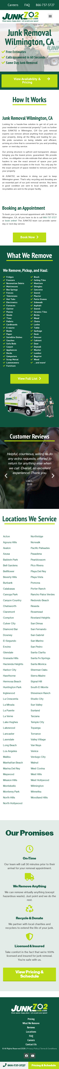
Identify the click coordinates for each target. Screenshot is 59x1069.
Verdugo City (38, 756)
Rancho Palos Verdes (43, 594)
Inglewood (9, 693)
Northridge (37, 536)
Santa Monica (38, 664)
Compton (8, 617)
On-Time (29, 858)
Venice (34, 751)
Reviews (31, 1027)
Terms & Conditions (48, 1048)
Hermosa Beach (12, 681)
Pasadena (36, 553)
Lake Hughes (10, 722)
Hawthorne (9, 675)
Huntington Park (12, 687)
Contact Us (31, 1044)
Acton (6, 536)
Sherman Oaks (39, 669)
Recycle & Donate (29, 918)
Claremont (9, 611)
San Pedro (37, 646)
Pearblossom (38, 559)
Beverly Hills (10, 577)
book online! (11, 220)
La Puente (8, 710)
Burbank (8, 582)
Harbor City (9, 669)
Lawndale (8, 739)
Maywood (8, 774)
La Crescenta (10, 698)
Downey (7, 635)
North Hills (9, 797)
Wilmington (37, 785)
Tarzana (35, 716)
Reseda (35, 606)
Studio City (37, 698)
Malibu (7, 756)
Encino (7, 646)
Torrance (36, 733)
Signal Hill (36, 681)
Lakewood (9, 727)
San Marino (37, 640)
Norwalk (35, 542)
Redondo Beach (40, 600)
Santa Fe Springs (40, 658)
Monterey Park (11, 791)
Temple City (37, 722)
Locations (31, 1031)
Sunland (35, 710)
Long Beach (10, 745)
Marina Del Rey (11, 768)
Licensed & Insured (29, 946)
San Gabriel (37, 635)
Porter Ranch (38, 588)
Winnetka (36, 791)
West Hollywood (40, 780)
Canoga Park (10, 594)
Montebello (9, 785)
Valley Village (38, 739)
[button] (50, 15)
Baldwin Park (10, 559)
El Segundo (9, 640)
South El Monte (39, 687)
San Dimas (37, 623)
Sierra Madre (38, 675)
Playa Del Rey (38, 571)
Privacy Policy (33, 1048)
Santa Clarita (38, 652)
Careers (13, 5)
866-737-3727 (45, 5)
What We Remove (31, 1023)
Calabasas (9, 588)
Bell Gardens (10, 565)
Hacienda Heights (13, 664)
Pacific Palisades (40, 548)
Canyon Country (12, 600)
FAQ (27, 5)
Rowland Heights (40, 617)
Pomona (35, 582)
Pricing (31, 1019)
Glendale (8, 652)
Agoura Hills (10, 542)
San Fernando (38, 629)
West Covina (38, 768)
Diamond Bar (10, 629)
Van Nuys (36, 745)
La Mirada (8, 704)
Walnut (34, 762)
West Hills (36, 774)
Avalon (7, 548)
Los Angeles (10, 751)
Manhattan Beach (13, 762)
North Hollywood (12, 803)
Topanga (36, 727)
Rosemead (37, 611)
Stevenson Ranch (40, 693)
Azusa (6, 553)
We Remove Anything (29, 886)
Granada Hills (10, 658)
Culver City (9, 623)
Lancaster (8, 733)
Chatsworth (9, 606)
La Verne (8, 716)
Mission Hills (10, 780)
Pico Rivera (37, 565)
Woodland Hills (39, 797)
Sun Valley (36, 704)
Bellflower (8, 571)
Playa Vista (37, 577)
